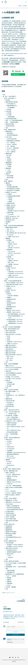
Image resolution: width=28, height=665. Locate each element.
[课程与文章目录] (1, 1)
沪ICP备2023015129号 (18, 659)
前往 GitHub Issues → (8, 611)
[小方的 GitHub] (12, 657)
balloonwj (9, 639)
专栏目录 (20, 5)
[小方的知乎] (15, 657)
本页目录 (25, 5)
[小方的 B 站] (18, 657)
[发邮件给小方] (9, 657)
